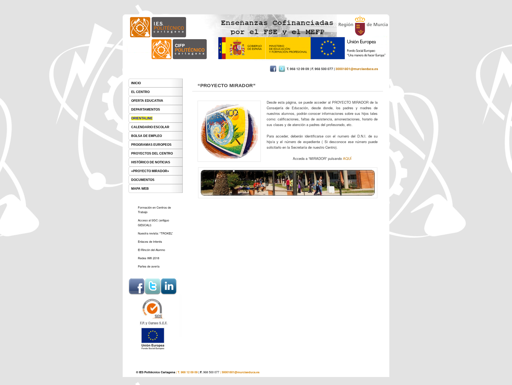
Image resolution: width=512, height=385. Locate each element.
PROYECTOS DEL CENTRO (152, 153)
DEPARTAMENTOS (145, 109)
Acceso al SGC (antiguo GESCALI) (153, 222)
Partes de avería (148, 266)
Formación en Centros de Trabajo (154, 209)
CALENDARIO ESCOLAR (150, 127)
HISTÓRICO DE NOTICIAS (150, 162)
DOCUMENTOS (142, 180)
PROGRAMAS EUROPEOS (151, 145)
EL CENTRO (140, 92)
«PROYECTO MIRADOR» (150, 171)
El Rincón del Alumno (151, 250)
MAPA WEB (140, 189)
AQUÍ (347, 158)
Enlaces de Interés (150, 241)
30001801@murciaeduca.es (240, 372)
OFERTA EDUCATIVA (147, 101)
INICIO (136, 83)
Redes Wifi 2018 (148, 258)
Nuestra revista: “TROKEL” (155, 233)
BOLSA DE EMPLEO (146, 136)
